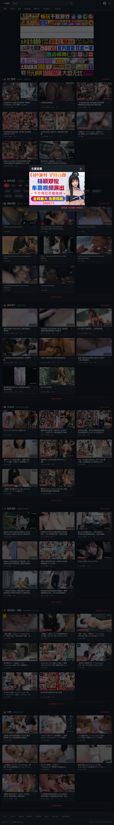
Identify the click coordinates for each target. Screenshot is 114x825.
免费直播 (64, 208)
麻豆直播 (72, 208)
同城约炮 (79, 208)
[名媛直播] (57, 412)
